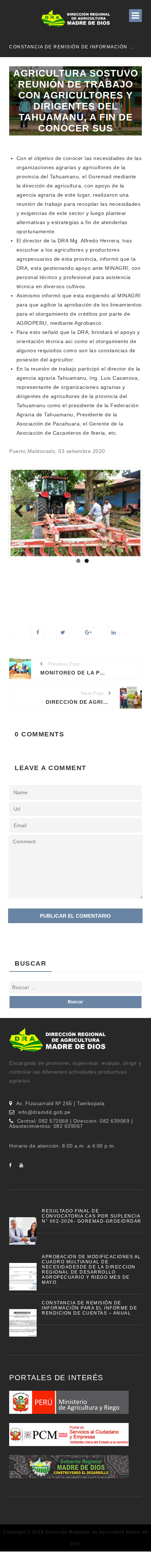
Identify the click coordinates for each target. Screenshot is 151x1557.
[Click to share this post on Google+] (88, 632)
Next (129, 511)
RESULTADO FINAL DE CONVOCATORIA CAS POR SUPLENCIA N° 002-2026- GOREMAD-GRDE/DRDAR (91, 1216)
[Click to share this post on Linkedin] (113, 632)
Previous (21, 511)
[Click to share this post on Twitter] (62, 632)
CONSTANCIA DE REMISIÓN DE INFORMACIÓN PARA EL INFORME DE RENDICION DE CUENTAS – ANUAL (89, 1308)
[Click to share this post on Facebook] (37, 632)
